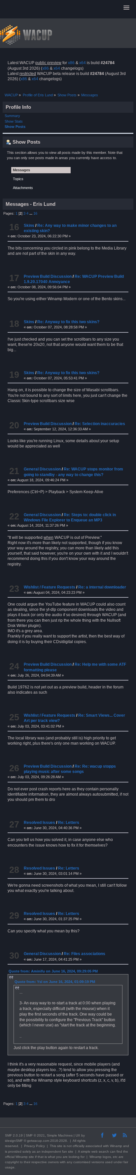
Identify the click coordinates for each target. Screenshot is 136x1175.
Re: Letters (68, 822)
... (31, 213)
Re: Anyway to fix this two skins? (68, 322)
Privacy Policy (34, 1146)
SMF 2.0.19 (14, 1135)
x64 (82, 62)
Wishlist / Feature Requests (49, 587)
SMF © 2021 (35, 1135)
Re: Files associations (84, 953)
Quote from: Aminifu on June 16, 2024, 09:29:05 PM (53, 971)
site (59, 1146)
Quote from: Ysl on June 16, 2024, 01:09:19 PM (55, 982)
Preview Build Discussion (48, 276)
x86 (71, 62)
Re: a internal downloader (102, 587)
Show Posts (15, 127)
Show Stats (14, 121)
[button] (126, 7)
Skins (29, 225)
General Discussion (42, 469)
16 (35, 213)
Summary (12, 116)
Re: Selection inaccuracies (100, 423)
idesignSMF (14, 1140)
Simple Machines (60, 1135)
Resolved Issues (39, 822)
